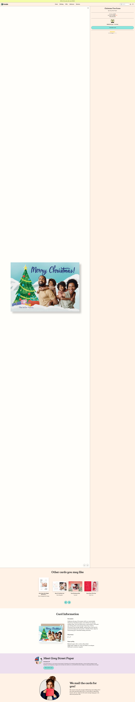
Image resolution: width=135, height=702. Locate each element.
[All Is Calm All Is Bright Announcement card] (44, 584)
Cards (56, 4)
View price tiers (112, 16)
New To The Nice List (59, 593)
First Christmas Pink (75, 593)
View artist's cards (49, 667)
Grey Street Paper (113, 10)
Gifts (66, 4)
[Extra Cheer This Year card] (91, 586)
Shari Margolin (60, 595)
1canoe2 (75, 595)
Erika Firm (91, 595)
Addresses (72, 4)
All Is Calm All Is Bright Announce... (44, 594)
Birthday (61, 4)
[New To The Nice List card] (59, 586)
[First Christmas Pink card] (75, 586)
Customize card (112, 27)
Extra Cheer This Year (91, 593)
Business (78, 4)
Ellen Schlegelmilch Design (43, 596)
